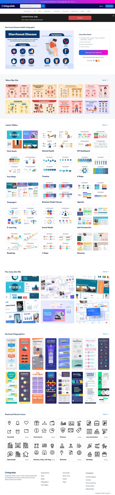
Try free (80, 18)
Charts (82, 11)
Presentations (27, 11)
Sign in (101, 6)
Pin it (9, 33)
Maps (88, 11)
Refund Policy (90, 489)
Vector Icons (74, 11)
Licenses (88, 480)
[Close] (113, 15)
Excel (35, 11)
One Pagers (56, 11)
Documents (65, 11)
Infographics (47, 11)
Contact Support (91, 477)
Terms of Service (91, 483)
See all (104, 80)
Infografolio (107, 493)
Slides (39, 11)
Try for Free (109, 6)
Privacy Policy (90, 486)
